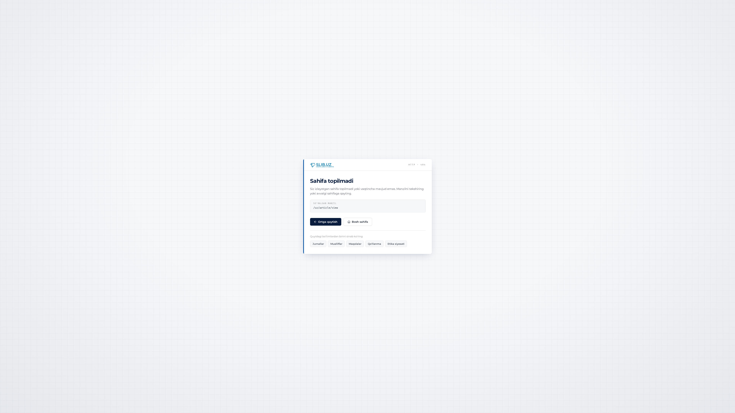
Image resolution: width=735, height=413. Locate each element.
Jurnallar (318, 243)
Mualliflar (336, 243)
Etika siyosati (396, 243)
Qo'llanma (374, 243)
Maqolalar (355, 243)
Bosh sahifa (360, 222)
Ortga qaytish (327, 222)
